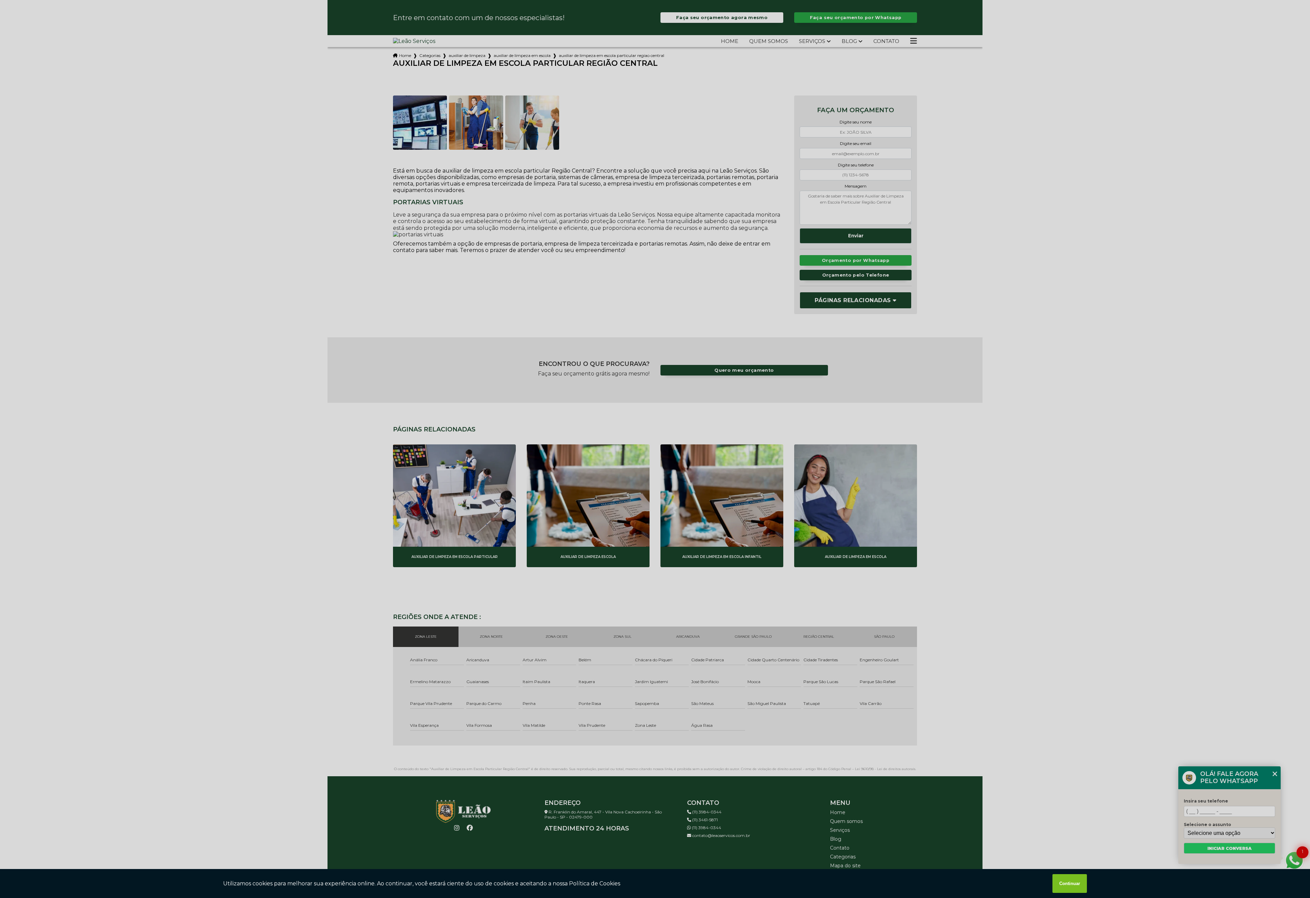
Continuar (1069, 883)
